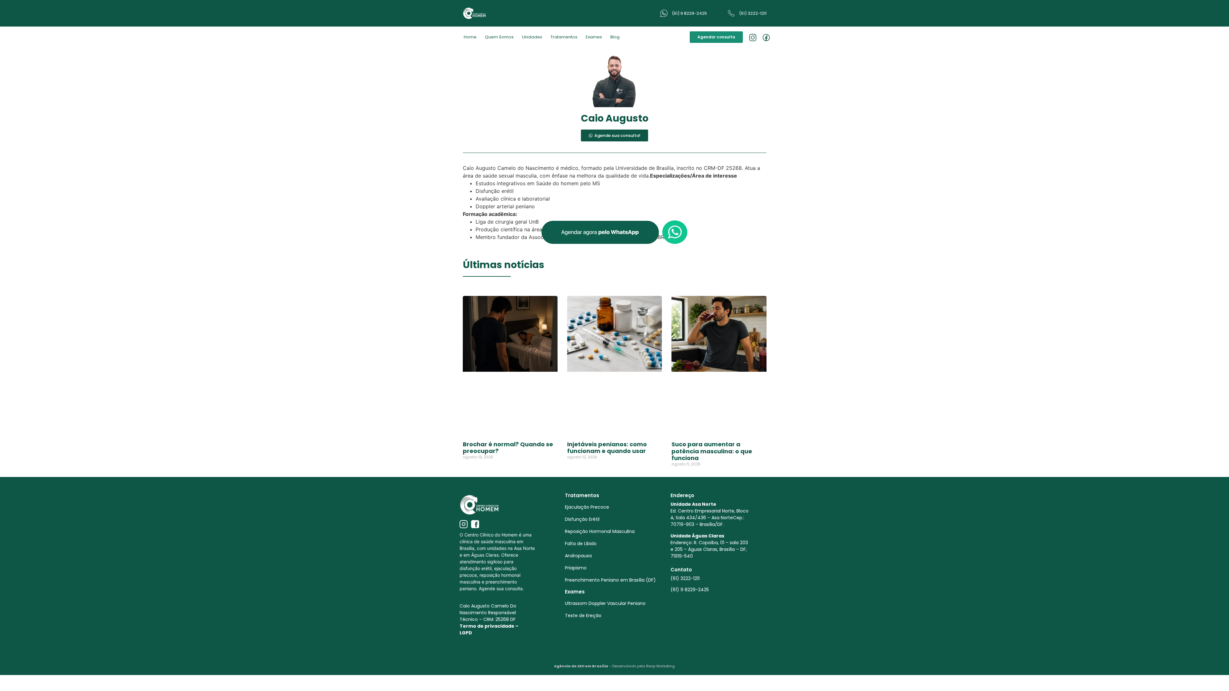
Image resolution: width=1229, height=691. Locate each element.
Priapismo (576, 568)
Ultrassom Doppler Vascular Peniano (605, 603)
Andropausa (578, 555)
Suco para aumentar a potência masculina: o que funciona (711, 451)
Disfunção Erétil (582, 519)
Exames (594, 37)
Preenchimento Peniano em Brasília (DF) (610, 580)
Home (470, 37)
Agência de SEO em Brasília (581, 666)
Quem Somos (499, 37)
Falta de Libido (581, 543)
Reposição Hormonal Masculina (600, 531)
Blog (615, 37)
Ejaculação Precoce (587, 507)
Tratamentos (563, 37)
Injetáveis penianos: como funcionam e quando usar (607, 447)
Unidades (532, 37)
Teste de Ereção (583, 615)
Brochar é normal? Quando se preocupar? (508, 447)
